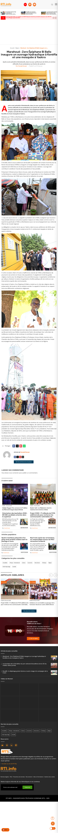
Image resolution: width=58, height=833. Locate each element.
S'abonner (27, 787)
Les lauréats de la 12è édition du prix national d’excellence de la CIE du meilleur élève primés (25, 664)
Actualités (5, 562)
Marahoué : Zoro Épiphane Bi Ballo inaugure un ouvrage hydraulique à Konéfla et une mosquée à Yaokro (24, 657)
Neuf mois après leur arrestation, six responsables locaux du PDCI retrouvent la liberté (42, 539)
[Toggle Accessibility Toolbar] (53, 823)
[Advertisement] (29, 33)
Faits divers (37, 562)
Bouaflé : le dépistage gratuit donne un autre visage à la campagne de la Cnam (25, 672)
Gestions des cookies (49, 776)
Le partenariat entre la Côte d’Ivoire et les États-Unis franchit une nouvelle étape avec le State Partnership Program (51, 14)
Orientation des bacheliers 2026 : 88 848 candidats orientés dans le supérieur (14, 515)
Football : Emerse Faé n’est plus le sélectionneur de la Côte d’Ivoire (11, 13)
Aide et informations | (38, 776)
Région (17, 48)
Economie (30, 562)
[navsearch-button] (52, 5)
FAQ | (11, 776)
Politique (44, 562)
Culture (23, 562)
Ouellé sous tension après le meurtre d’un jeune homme (31, 13)
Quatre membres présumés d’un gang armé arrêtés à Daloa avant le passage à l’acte (14, 539)
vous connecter (14, 473)
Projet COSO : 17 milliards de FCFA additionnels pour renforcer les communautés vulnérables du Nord (42, 515)
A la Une (3, 582)
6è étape (32, 582)
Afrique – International (15, 562)
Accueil (12, 48)
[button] (53, 18)
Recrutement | (29, 776)
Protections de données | (19, 776)
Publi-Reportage (6, 566)
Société (14, 566)
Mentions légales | (5, 776)
